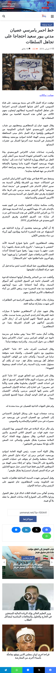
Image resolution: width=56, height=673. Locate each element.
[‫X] (36, 530)
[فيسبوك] (46, 530)
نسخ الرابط (28, 519)
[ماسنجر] (16, 530)
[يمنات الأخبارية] (37, 16)
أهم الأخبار (11, 558)
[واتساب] (46, 536)
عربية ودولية (47, 24)
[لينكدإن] (26, 530)
